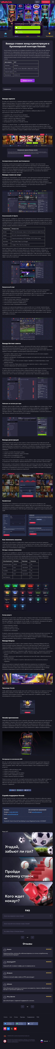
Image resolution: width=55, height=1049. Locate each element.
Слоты (5, 1017)
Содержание (30, 1017)
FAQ (38, 1017)
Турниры (22, 1017)
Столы (16, 1017)
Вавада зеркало (27, 80)
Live (11, 1017)
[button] (53, 17)
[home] (6, 2)
